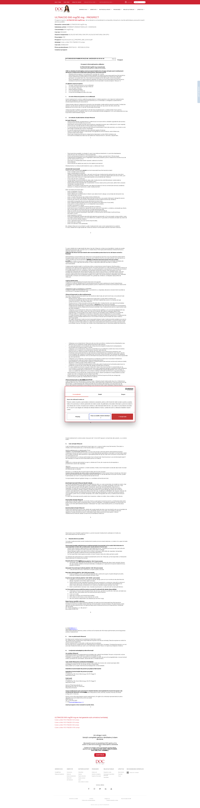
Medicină (69, 774)
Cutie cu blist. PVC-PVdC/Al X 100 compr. (67, 727)
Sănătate (93, 9)
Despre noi (107, 798)
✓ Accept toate (122, 416)
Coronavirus (69, 772)
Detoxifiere (80, 772)
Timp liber (120, 774)
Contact (91, 798)
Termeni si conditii (73, 798)
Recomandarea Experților (135, 769)
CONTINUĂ (100, 755)
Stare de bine (121, 772)
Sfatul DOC (69, 778)
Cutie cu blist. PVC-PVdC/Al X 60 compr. (67, 725)
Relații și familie (128, 9)
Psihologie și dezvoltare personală (109, 775)
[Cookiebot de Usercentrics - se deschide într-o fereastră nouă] (126, 389)
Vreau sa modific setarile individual (100, 415)
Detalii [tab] (100, 394)
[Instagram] (94, 789)
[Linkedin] (105, 789)
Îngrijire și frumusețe (96, 776)
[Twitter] (100, 789)
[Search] (145, 2)
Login (129, 2)
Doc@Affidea (58, 772)
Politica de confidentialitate (88, 800)
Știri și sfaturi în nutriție (83, 781)
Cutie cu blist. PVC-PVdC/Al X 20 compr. (67, 720)
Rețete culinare (81, 778)
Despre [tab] (123, 394)
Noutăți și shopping (96, 774)
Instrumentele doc (105, 2)
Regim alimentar (82, 776)
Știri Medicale (70, 779)
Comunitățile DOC (90, 2)
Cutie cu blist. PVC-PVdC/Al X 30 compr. (67, 722)
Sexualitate (106, 777)
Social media (100, 785)
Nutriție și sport (105, 9)
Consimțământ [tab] (77, 394)
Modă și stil (94, 772)
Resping (77, 416)
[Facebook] (88, 789)
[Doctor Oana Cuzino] (63, 9)
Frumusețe (117, 9)
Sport (79, 779)
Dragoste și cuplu (107, 772)
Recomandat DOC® (126, 798)
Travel (119, 776)
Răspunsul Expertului (59, 774)
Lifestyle (140, 9)
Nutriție (80, 774)
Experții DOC (83, 9)
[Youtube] (111, 789)
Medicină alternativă (71, 776)
